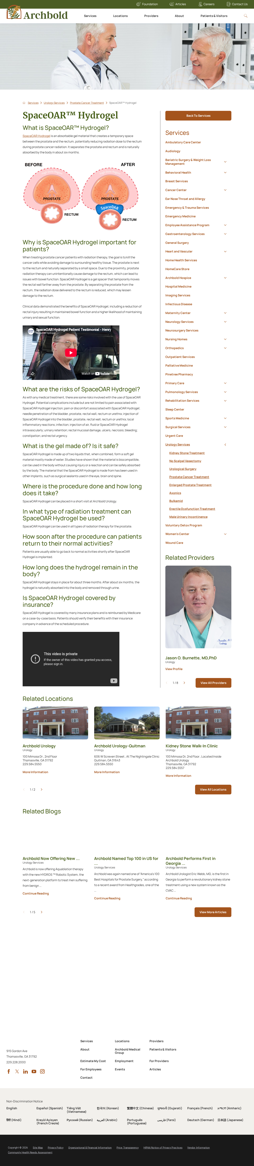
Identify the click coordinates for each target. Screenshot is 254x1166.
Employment (124, 1061)
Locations (120, 16)
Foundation (150, 4)
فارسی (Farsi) (166, 1120)
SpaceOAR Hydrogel (36, 136)
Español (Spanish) (49, 1108)
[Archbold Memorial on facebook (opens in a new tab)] (8, 1071)
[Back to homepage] (24, 103)
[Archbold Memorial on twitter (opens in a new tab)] (17, 1071)
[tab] (225, 161)
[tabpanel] (198, 485)
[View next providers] (184, 683)
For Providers (159, 1061)
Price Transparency (128, 1147)
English (11, 1108)
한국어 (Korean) (108, 1108)
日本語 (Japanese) (230, 1120)
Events (120, 1069)
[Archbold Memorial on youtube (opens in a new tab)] (34, 1071)
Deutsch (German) (200, 1120)
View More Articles (213, 912)
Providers (151, 16)
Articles (180, 4)
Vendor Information (198, 1147)
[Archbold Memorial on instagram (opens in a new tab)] (42, 1071)
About (179, 16)
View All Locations (213, 789)
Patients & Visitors (214, 16)
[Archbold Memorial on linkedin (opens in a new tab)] (25, 1071)
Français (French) (200, 1108)
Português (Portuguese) (137, 1121)
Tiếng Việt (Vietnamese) (77, 1109)
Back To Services (198, 116)
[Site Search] (246, 16)
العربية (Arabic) (107, 1120)
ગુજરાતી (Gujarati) (169, 1108)
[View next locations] (41, 789)
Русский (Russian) (80, 1120)
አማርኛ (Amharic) (230, 1108)
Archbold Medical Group (127, 1051)
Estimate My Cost (93, 1061)
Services (90, 16)
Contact (86, 1078)
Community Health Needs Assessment (30, 1152)
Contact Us (240, 4)
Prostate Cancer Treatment (87, 103)
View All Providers (213, 683)
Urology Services (54, 103)
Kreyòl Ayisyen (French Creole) (47, 1121)
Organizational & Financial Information (90, 1147)
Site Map (38, 1147)
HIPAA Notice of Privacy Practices (163, 1147)
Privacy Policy (55, 1147)
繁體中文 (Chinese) (140, 1108)
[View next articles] (41, 912)
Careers (209, 4)
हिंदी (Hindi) (14, 1120)
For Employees (90, 1069)
